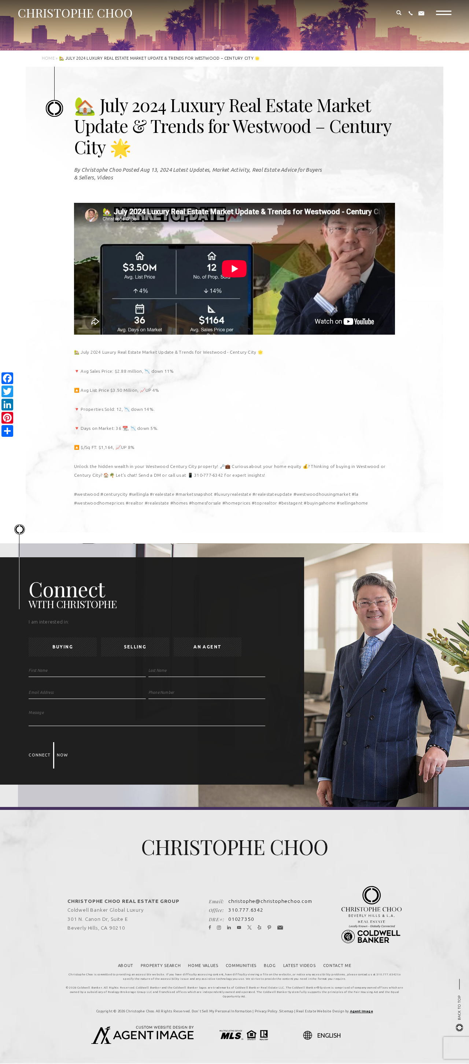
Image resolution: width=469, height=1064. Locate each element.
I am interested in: (49, 622)
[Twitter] (249, 927)
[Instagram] (219, 927)
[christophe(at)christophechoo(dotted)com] (421, 13)
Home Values (203, 965)
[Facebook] (210, 927)
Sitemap (286, 1011)
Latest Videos (299, 965)
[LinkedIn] (229, 927)
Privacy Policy (266, 1011)
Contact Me (337, 965)
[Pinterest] (269, 927)
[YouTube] (239, 927)
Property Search (161, 965)
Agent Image (361, 1011)
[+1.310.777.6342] (411, 13)
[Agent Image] (142, 1041)
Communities (241, 965)
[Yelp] (260, 927)
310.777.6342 (245, 910)
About (125, 965)
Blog (270, 965)
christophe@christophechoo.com (270, 901)
